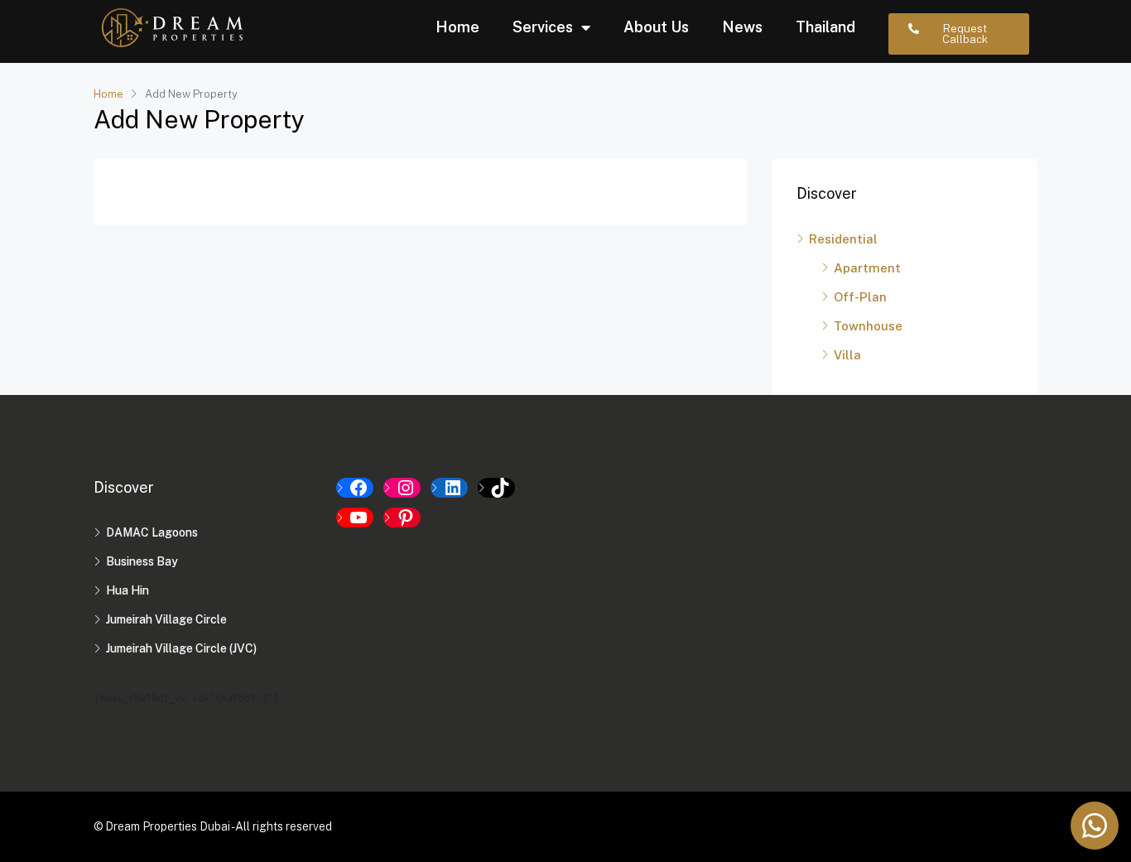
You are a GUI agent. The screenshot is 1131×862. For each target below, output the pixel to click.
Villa (847, 355)
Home (457, 27)
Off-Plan (860, 297)
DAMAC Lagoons (152, 532)
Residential (843, 239)
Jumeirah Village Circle (166, 619)
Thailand (825, 27)
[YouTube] (354, 517)
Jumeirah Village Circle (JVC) (181, 648)
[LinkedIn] (449, 488)
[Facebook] (354, 488)
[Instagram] (402, 488)
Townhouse (868, 326)
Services (543, 27)
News (742, 27)
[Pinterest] (402, 517)
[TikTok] (496, 488)
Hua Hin (127, 590)
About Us (656, 27)
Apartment (867, 268)
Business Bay (142, 561)
